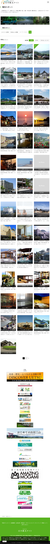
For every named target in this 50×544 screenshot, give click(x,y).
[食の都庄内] (25, 389)
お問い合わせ (24, 524)
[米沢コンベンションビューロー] (25, 508)
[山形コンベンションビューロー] (25, 504)
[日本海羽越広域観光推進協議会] (25, 377)
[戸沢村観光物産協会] (25, 416)
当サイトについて (30, 523)
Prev (2, 20)
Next (48, 20)
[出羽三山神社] (25, 425)
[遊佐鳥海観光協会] (25, 404)
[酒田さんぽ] (25, 399)
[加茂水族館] (25, 441)
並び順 (26, 40)
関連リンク (44, 523)
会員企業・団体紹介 (20, 523)
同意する (4, 541)
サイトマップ (38, 523)
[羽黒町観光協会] (25, 420)
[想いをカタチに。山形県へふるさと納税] (25, 488)
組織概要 (13, 523)
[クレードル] (25, 445)
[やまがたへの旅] (25, 384)
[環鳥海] (25, 459)
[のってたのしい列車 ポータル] (25, 493)
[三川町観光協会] (25, 412)
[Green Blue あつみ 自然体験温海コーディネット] (25, 454)
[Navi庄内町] (25, 408)
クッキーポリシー (34, 539)
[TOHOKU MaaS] (25, 498)
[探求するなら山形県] (25, 464)
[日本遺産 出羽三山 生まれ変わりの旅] (25, 433)
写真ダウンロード (6, 523)
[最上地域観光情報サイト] (25, 474)
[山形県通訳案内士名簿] (25, 483)
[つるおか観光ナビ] (25, 395)
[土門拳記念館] (25, 449)
